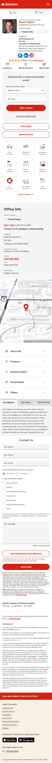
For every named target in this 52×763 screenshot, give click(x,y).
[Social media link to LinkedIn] (26, 55)
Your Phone (8, 455)
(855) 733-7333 (21, 595)
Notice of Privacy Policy (10, 721)
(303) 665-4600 (11, 259)
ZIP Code (11, 99)
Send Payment (26, 134)
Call (5, 225)
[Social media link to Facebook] (20, 55)
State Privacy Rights (9, 725)
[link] (13, 4)
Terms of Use (7, 718)
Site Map (5, 728)
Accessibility (6, 715)
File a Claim (26, 126)
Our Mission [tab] (8, 402)
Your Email (8, 463)
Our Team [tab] (26, 402)
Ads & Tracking (7, 708)
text (12, 225)
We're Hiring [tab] (43, 402)
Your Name (8, 447)
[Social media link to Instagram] (31, 55)
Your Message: (10, 524)
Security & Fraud (8, 711)
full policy (32, 656)
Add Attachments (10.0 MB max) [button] (26, 554)
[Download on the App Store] (9, 740)
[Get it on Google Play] (26, 740)
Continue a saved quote (26, 116)
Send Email (26, 567)
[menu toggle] (48, 4)
